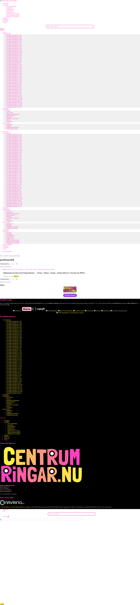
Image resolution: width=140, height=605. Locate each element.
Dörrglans (9, 126)
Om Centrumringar (11, 6)
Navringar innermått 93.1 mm (14, 93)
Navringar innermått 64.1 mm (14, 57)
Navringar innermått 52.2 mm (14, 36)
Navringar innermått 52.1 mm (14, 35)
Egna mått (5, 108)
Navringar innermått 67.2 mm (14, 66)
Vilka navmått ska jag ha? (13, 15)
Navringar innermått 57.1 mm (14, 42)
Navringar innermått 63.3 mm (14, 54)
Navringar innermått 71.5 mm (14, 77)
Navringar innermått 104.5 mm (14, 99)
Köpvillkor (9, 8)
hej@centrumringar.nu (5, 491)
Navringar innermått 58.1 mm (14, 44)
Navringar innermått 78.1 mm (14, 88)
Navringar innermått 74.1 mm (14, 85)
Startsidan (5, 131)
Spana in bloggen (7, 244)
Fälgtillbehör (6, 110)
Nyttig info (6, 231)
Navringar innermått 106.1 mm (14, 102)
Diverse (8, 111)
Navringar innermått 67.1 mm (14, 64)
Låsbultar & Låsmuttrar (12, 118)
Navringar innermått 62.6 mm (14, 52)
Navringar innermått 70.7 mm (14, 74)
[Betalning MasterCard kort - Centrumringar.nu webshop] (65, 310)
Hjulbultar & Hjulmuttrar (12, 114)
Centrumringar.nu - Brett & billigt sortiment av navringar (15, 507)
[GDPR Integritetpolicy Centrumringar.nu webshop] (70, 312)
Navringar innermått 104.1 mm (14, 98)
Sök (4, 511)
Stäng (2, 604)
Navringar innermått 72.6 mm (14, 82)
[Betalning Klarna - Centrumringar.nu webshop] (27, 310)
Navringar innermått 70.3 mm (14, 71)
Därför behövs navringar (12, 13)
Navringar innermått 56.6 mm (14, 41)
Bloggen (5, 18)
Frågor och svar (10, 12)
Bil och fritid (6, 123)
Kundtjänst (6, 3)
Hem (4, 32)
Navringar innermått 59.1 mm (14, 47)
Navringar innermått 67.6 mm (14, 67)
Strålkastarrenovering (11, 129)
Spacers (8, 120)
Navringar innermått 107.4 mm (14, 104)
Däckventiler (9, 112)
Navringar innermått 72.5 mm (14, 80)
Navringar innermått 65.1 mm (14, 58)
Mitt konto (6, 19)
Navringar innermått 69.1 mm (14, 69)
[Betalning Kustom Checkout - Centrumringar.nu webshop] (17, 310)
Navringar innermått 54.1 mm (14, 38)
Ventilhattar (9, 121)
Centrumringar (7, 33)
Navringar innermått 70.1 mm (14, 70)
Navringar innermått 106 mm (13, 101)
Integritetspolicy (10, 9)
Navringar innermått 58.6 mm (14, 45)
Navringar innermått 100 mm (13, 96)
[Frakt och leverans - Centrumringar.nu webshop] (89, 310)
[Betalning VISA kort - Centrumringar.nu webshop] (52, 310)
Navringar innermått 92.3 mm (14, 92)
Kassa (4, 22)
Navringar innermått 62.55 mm (14, 51)
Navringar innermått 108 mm (13, 107)
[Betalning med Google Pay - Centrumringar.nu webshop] (78, 310)
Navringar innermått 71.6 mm (14, 79)
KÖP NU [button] (16, 276)
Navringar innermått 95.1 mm (14, 95)
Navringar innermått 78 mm (13, 86)
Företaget (5, 5)
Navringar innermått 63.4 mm (14, 55)
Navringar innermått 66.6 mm (14, 61)
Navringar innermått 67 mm (13, 63)
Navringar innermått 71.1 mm (14, 76)
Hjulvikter (9, 117)
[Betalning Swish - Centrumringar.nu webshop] (38, 310)
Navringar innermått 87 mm (13, 90)
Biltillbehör (9, 124)
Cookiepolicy (9, 10)
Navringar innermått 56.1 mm (14, 39)
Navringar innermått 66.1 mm (14, 60)
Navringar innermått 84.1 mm (14, 89)
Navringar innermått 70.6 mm (14, 73)
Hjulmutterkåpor (10, 115)
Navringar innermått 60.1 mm (14, 49)
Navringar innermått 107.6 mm (14, 105)
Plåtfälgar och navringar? (12, 16)
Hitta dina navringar (70, 295)
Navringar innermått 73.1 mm (14, 83)
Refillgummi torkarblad (12, 127)
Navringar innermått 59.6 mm (14, 48)
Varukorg (5, 21)
